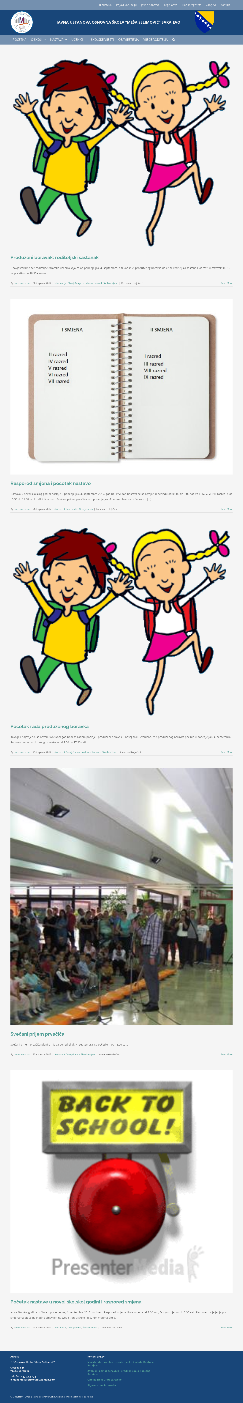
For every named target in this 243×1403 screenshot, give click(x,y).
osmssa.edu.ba (22, 283)
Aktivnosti (59, 509)
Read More (227, 283)
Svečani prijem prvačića (37, 1034)
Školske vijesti (110, 283)
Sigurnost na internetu (102, 1385)
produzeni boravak (92, 283)
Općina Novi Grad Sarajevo (105, 1379)
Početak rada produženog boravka (49, 726)
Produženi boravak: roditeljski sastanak (54, 257)
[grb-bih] (204, 12)
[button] (173, 39)
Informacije (60, 283)
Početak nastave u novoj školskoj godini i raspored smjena (75, 1302)
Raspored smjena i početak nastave (50, 483)
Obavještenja (74, 283)
